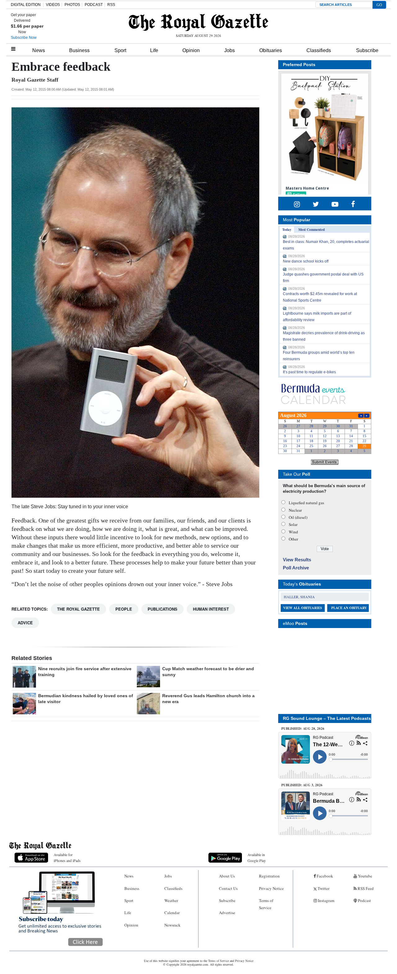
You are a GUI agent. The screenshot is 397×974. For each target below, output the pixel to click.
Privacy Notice (271, 888)
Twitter (323, 888)
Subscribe (367, 50)
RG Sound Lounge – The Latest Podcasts (327, 718)
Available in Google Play (257, 857)
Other (293, 539)
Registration (269, 876)
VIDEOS (53, 4)
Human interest (211, 609)
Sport (120, 50)
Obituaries (270, 50)
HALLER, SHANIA (299, 596)
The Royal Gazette (78, 609)
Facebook (324, 876)
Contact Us (228, 888)
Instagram (325, 900)
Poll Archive (296, 567)
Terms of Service (266, 904)
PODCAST (94, 4)
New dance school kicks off (305, 261)
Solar (293, 524)
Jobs (229, 50)
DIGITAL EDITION (26, 4)
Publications (162, 609)
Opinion (191, 50)
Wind (293, 532)
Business (79, 50)
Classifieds (318, 50)
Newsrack (172, 925)
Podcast (364, 900)
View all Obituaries (302, 607)
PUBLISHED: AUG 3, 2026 (302, 785)
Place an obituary (349, 607)
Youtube (364, 876)
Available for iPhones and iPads (67, 857)
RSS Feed (365, 888)
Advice (25, 623)
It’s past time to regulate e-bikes (309, 372)
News (38, 50)
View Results (297, 559)
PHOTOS (72, 4)
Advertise (227, 912)
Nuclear (295, 510)
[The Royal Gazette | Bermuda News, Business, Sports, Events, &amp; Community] (198, 22)
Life (154, 50)
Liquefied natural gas (306, 502)
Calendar (172, 912)
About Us (227, 876)
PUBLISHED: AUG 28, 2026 (302, 728)
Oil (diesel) (298, 517)
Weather (171, 900)
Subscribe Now (24, 37)
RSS (111, 4)
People (123, 609)
